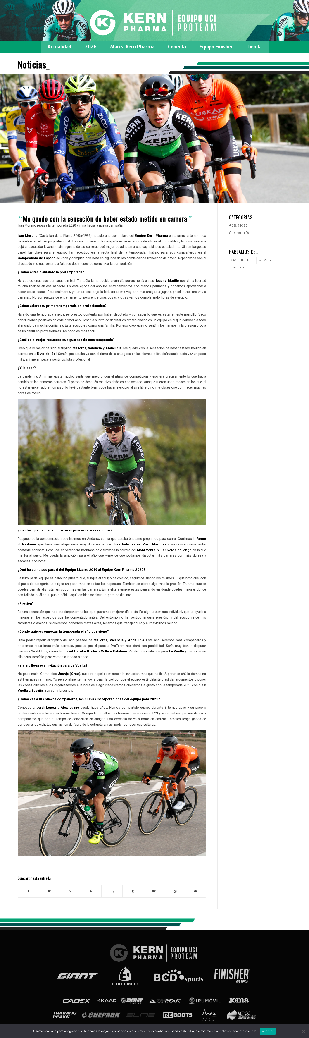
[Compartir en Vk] (153, 891)
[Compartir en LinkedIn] (112, 891)
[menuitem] (59, 47)
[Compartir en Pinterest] (91, 891)
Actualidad (238, 225)
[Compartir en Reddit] (174, 891)
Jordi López (238, 267)
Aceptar (267, 1031)
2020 (233, 260)
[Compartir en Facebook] (28, 891)
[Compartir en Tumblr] (133, 891)
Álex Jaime (247, 260)
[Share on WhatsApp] (70, 891)
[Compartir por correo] (195, 891)
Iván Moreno (265, 260)
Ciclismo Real (241, 232)
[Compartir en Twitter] (49, 891)
